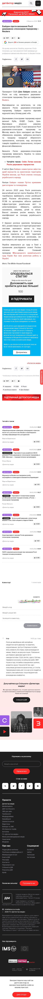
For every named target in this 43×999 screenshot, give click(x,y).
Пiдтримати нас (29, 883)
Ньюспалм (6, 839)
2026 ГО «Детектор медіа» (15, 912)
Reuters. (5, 100)
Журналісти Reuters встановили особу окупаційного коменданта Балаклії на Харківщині (20, 476)
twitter (29, 852)
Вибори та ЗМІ (8, 827)
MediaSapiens (7, 806)
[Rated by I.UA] (31, 962)
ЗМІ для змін (7, 811)
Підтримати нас (8, 865)
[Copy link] (27, 59)
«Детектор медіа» (34, 363)
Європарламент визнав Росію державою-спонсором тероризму (17, 536)
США (17, 386)
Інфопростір (7, 21)
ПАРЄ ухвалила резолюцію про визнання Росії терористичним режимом (19, 553)
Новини (16, 21)
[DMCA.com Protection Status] (13, 962)
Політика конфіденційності (12, 852)
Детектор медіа (8, 804)
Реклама (5, 860)
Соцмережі (33, 845)
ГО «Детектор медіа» (10, 834)
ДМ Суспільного (8, 809)
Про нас (6, 845)
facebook (30, 850)
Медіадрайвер (8, 816)
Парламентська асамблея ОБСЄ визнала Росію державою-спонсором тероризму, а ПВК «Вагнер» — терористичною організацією (21, 455)
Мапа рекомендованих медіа (13, 837)
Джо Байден (25, 390)
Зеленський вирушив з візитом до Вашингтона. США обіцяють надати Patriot (19, 519)
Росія (24, 386)
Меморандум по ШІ (9, 855)
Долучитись (21, 352)
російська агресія (11, 390)
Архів (4, 872)
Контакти (6, 862)
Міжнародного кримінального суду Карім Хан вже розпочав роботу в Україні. (21, 256)
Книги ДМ (6, 857)
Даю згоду (21, 995)
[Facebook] (16, 59)
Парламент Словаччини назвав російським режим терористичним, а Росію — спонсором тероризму (19, 498)
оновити (36, 597)
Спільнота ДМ (21, 700)
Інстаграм (31, 857)
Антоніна (5, 832)
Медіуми (5, 842)
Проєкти (6, 800)
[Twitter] (21, 59)
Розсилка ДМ (7, 870)
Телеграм (30, 855)
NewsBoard (6, 819)
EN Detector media (9, 829)
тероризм (8, 386)
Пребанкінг (6, 814)
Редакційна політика (10, 850)
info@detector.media (12, 909)
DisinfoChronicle (8, 821)
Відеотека (6, 824)
